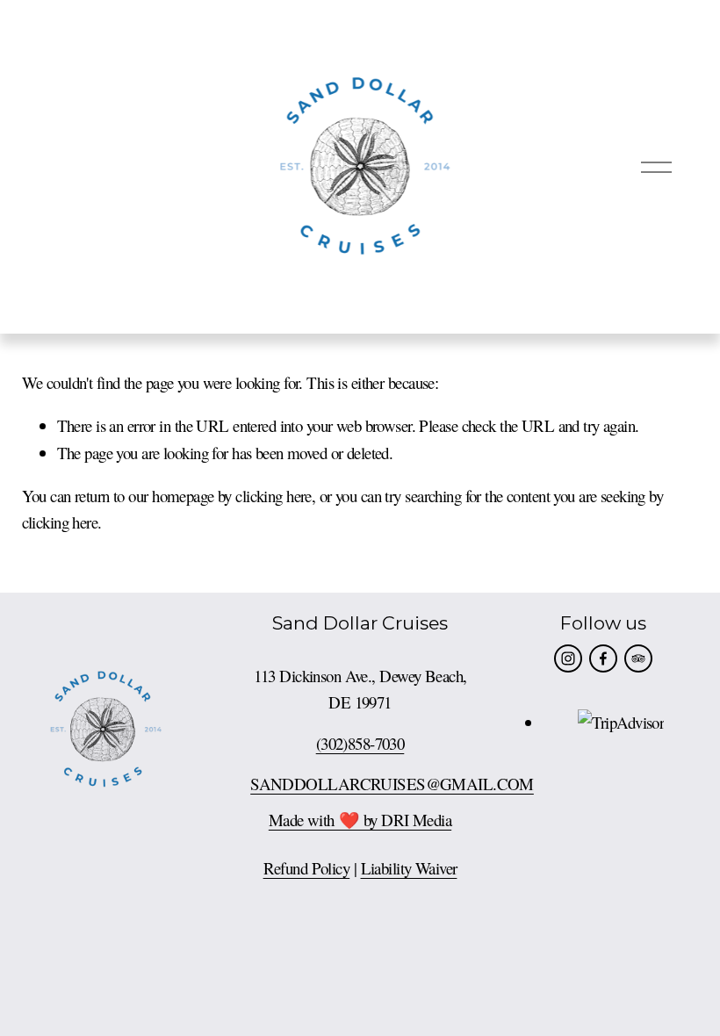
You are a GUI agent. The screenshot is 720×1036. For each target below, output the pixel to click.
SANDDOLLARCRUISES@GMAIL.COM (392, 784)
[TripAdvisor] (638, 658)
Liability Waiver (409, 868)
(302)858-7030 (360, 743)
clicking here (273, 496)
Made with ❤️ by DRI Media (360, 820)
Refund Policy (306, 868)
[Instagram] (568, 658)
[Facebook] (603, 658)
